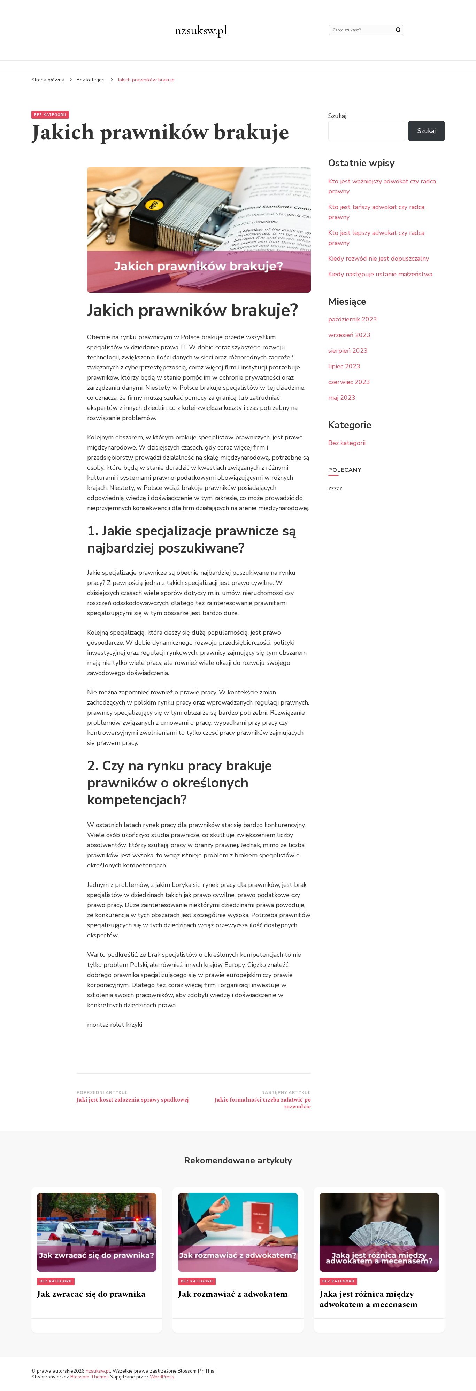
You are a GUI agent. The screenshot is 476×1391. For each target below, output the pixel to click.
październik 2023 (352, 319)
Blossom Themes (89, 1377)
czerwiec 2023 (349, 382)
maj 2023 (341, 398)
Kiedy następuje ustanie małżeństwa (380, 274)
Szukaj (337, 116)
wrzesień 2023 (349, 335)
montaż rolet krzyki (114, 1024)
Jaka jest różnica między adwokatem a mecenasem (369, 1299)
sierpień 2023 (348, 351)
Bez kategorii (50, 114)
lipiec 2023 (344, 366)
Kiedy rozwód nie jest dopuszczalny (378, 258)
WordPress (162, 1377)
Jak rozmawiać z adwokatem (233, 1294)
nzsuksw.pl (201, 30)
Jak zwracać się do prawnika (91, 1294)
